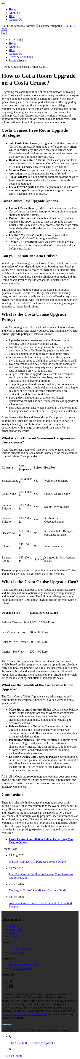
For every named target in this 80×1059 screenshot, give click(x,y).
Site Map (14, 936)
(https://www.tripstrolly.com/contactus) (24, 1014)
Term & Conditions (20, 948)
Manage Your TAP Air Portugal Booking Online (37, 861)
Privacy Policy (17, 60)
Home (12, 43)
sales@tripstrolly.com (25, 964)
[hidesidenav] (20, 40)
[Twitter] (11, 982)
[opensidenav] (4, 33)
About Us (14, 46)
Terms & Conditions (21, 57)
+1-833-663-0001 (21, 968)
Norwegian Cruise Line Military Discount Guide (37, 890)
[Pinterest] (11, 987)
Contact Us (15, 53)
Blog (12, 50)
